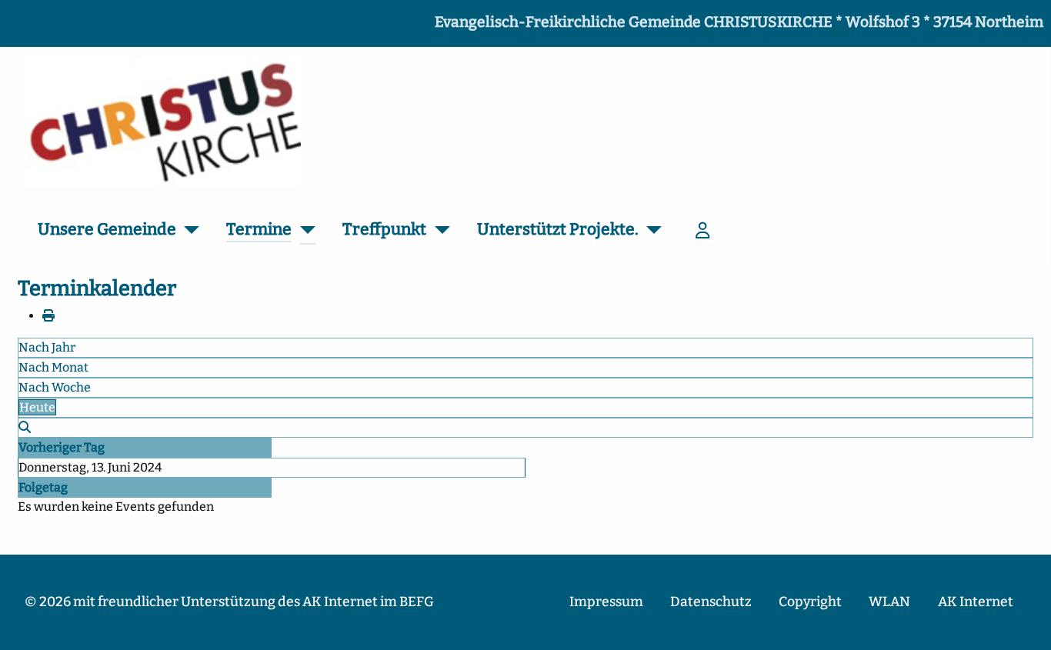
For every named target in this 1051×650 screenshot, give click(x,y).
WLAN (889, 602)
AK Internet (975, 602)
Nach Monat (53, 367)
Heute (37, 407)
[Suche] (24, 427)
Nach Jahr (46, 347)
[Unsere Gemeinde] (188, 230)
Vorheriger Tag (61, 447)
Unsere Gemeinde (107, 229)
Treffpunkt (384, 229)
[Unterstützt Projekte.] (650, 230)
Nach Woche (54, 387)
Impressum (606, 602)
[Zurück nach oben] (1024, 621)
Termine (259, 229)
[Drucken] (48, 315)
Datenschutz (711, 602)
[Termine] (303, 230)
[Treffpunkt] (438, 230)
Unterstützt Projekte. (558, 229)
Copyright (810, 602)
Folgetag (43, 487)
